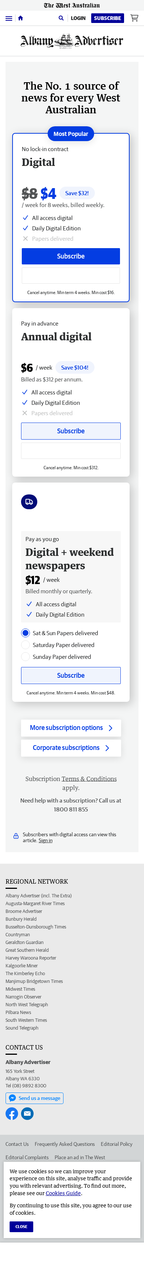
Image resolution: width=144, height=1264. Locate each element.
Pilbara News (18, 1012)
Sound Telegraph (22, 1028)
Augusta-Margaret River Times (35, 903)
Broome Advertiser (24, 911)
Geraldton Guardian (25, 942)
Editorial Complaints (27, 1157)
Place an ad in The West (80, 1157)
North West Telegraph (27, 1004)
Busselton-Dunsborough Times (36, 927)
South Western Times (26, 1020)
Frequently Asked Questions (65, 1144)
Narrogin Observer (23, 997)
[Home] (20, 18)
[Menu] (9, 18)
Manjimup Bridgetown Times (34, 981)
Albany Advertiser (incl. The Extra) (39, 895)
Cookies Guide (63, 1193)
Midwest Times (20, 989)
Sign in (45, 840)
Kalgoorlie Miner (22, 965)
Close (21, 1226)
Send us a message (39, 1098)
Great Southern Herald (27, 950)
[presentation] (25, 632)
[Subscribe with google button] (71, 275)
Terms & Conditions (89, 779)
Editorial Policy (117, 1144)
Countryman (18, 934)
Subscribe (107, 18)
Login (78, 18)
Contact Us (17, 1144)
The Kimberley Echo (25, 973)
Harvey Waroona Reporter (31, 958)
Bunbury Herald (21, 919)
